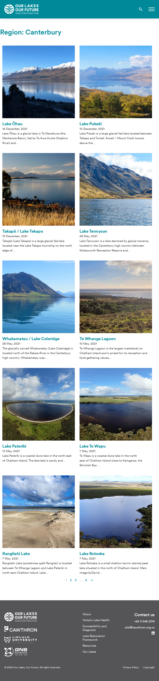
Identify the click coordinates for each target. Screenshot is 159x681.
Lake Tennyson (93, 231)
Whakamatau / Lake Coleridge (31, 338)
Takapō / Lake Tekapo (22, 231)
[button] (151, 9)
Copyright (149, 667)
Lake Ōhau (12, 123)
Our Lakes (89, 651)
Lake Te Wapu (93, 446)
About (87, 614)
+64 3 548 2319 (144, 621)
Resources (89, 645)
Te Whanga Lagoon (98, 338)
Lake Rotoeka (92, 553)
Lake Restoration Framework (94, 637)
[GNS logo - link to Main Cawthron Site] (15, 651)
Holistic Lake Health (96, 620)
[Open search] (140, 9)
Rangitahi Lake (16, 553)
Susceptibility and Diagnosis (95, 628)
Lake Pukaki (91, 123)
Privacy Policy (131, 667)
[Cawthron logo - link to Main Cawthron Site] (20, 616)
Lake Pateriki (14, 446)
